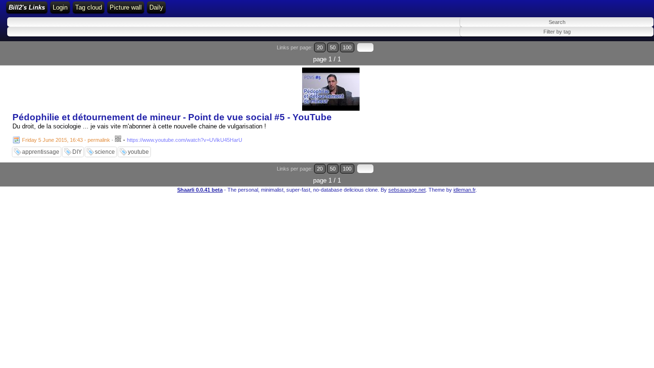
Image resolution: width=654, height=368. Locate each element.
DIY (77, 152)
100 (347, 47)
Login (60, 7)
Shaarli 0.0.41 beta (200, 190)
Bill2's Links (27, 7)
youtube (138, 152)
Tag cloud (88, 7)
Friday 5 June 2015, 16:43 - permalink (66, 140)
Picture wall (126, 7)
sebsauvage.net (407, 190)
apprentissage (40, 152)
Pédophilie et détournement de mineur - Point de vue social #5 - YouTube (172, 117)
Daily (156, 7)
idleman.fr (464, 190)
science (105, 152)
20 (320, 47)
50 (333, 47)
